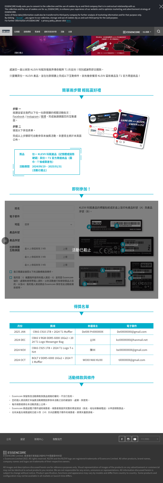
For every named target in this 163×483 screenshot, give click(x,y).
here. (68, 20)
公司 (8, 439)
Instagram (33, 116)
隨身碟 (37, 32)
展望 (22, 439)
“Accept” (20, 17)
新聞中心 (38, 439)
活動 (62, 32)
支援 (70, 32)
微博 (43, 116)
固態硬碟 (27, 32)
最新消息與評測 (50, 32)
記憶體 (17, 32)
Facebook (18, 116)
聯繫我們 (57, 439)
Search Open (158, 31)
